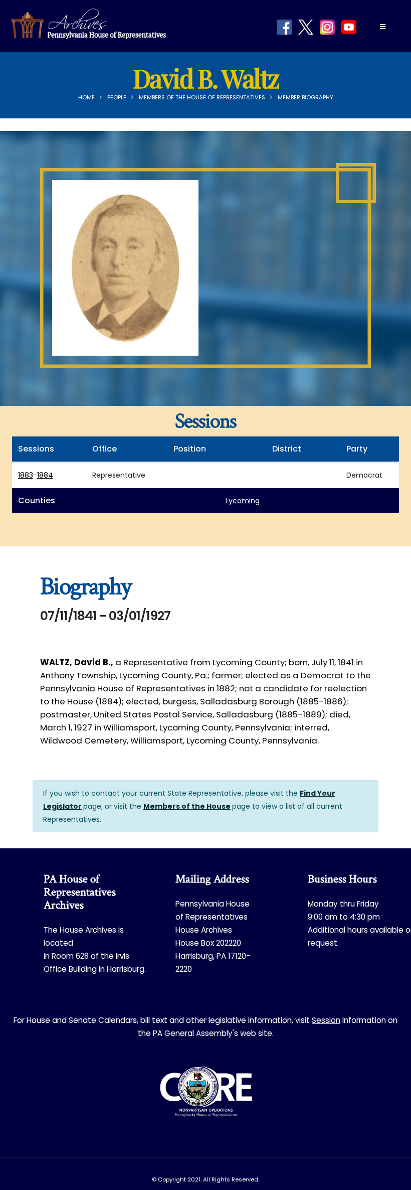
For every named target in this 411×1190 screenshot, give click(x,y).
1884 (45, 475)
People (116, 97)
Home (86, 97)
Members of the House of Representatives (202, 97)
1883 (25, 475)
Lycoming (243, 501)
